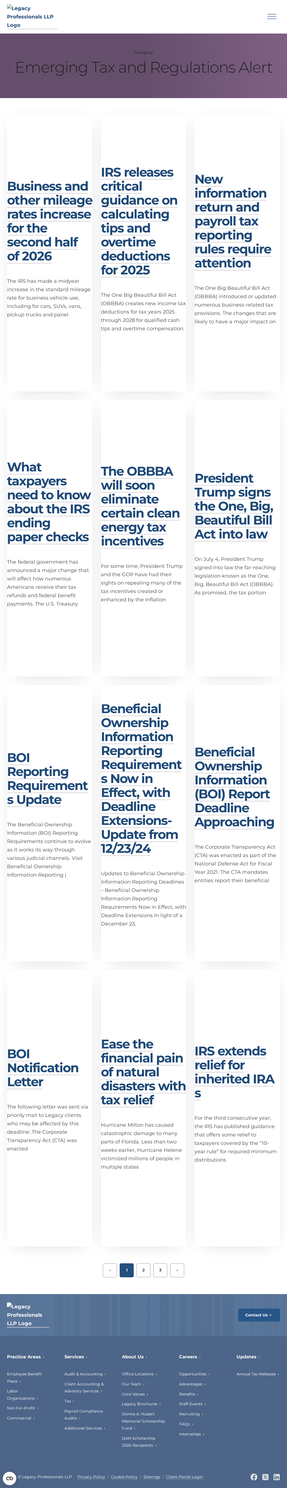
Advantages (190, 1384)
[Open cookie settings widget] (9, 1478)
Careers (188, 1356)
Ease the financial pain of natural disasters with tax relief (143, 1071)
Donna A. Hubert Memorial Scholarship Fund (143, 1421)
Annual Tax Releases (256, 1374)
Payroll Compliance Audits (83, 1415)
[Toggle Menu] (271, 16)
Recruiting (189, 1413)
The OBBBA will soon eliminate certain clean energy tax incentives (140, 506)
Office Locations (138, 1374)
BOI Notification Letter (42, 1067)
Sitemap (152, 1477)
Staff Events (191, 1403)
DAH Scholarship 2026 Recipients (138, 1442)
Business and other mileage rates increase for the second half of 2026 (49, 221)
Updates (246, 1356)
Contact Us (256, 1315)
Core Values (133, 1394)
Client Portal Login (184, 1477)
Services (74, 1356)
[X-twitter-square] (265, 1477)
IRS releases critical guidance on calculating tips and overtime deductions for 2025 (139, 220)
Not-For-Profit (21, 1408)
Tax (67, 1401)
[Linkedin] (276, 1477)
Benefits (187, 1394)
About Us (133, 1356)
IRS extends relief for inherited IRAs (234, 1071)
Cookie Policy (124, 1477)
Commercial (19, 1418)
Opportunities (193, 1374)
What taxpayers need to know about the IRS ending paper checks (49, 501)
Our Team (131, 1384)
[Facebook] (254, 1477)
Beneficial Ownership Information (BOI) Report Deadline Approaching (234, 786)
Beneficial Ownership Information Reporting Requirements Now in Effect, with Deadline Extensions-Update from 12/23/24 (141, 778)
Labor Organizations (21, 1395)
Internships (190, 1434)
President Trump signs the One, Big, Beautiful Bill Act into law (234, 506)
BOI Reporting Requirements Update (47, 778)
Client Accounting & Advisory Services (84, 1388)
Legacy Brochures (140, 1403)
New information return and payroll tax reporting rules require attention (233, 220)
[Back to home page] (32, 16)
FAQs (184, 1424)
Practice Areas (24, 1356)
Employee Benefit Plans (24, 1377)
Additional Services (83, 1428)
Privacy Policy (91, 1477)
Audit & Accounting (83, 1374)
